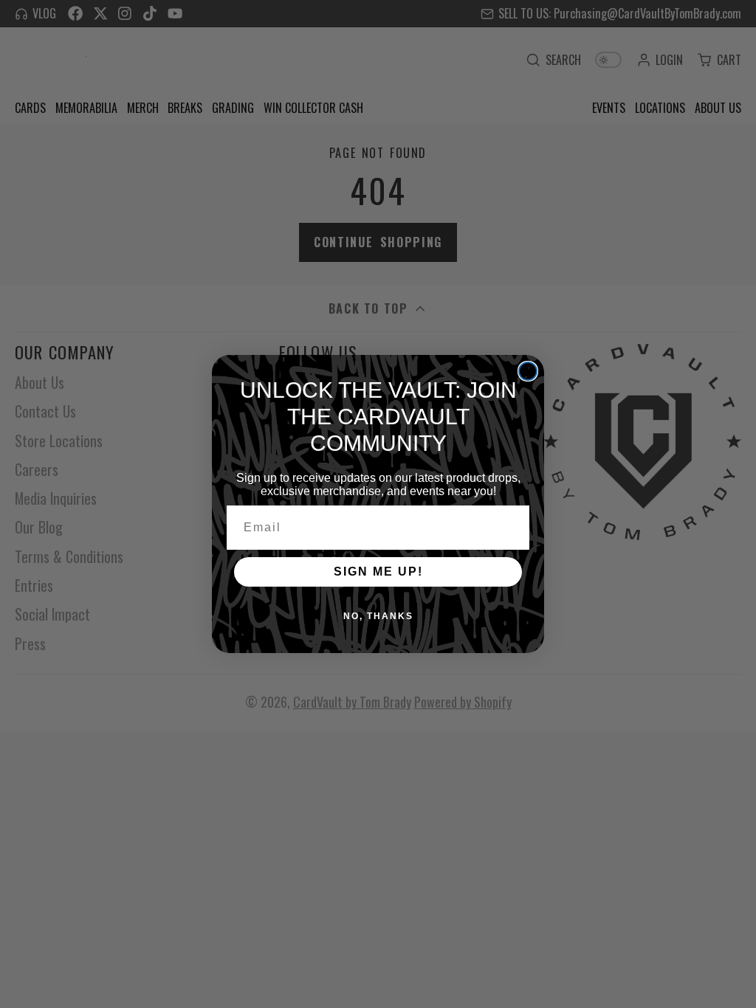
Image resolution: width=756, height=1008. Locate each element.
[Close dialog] (528, 371)
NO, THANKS (378, 616)
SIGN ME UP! (378, 571)
